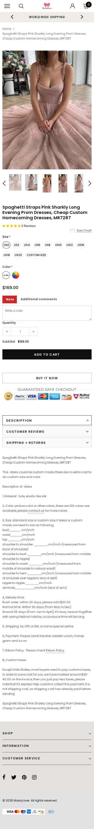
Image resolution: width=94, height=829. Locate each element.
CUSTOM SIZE (36, 255)
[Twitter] (13, 777)
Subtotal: (9, 341)
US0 (6, 245)
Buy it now (47, 378)
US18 (7, 255)
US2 (16, 245)
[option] (47, 17)
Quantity (9, 323)
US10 (58, 245)
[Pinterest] (24, 777)
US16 (81, 245)
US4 (27, 245)
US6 (37, 245)
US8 (47, 245)
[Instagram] (34, 777)
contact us (36, 511)
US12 (70, 245)
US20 (18, 255)
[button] (11, 226)
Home (6, 29)
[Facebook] (4, 777)
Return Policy (55, 650)
